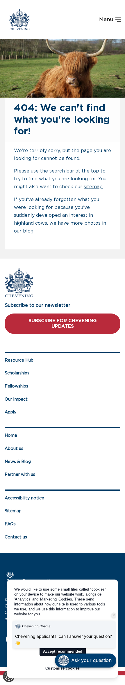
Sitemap (13, 511)
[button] (85, 661)
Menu (107, 19)
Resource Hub (19, 360)
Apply (11, 412)
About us (14, 448)
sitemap (93, 186)
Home (11, 435)
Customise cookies (62, 668)
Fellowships (16, 386)
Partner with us (20, 474)
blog (28, 231)
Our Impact (16, 399)
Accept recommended (62, 651)
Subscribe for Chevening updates (62, 323)
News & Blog (18, 461)
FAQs (10, 524)
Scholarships (17, 373)
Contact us (16, 537)
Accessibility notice (24, 498)
